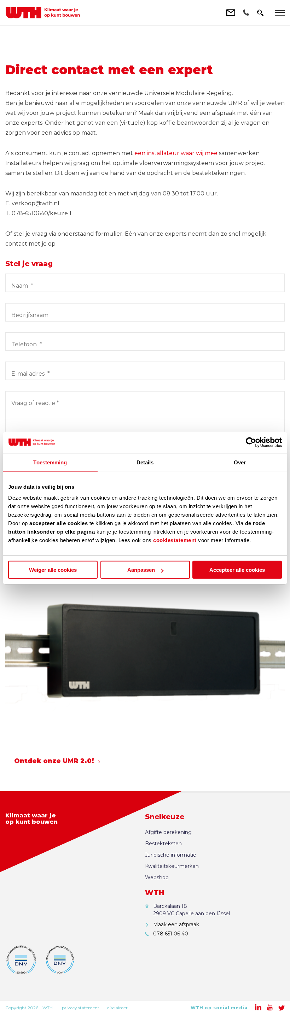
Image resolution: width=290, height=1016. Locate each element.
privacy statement (80, 1007)
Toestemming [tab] (50, 462)
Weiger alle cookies (53, 570)
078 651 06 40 (170, 933)
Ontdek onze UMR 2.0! (54, 761)
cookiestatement (175, 540)
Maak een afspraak (176, 924)
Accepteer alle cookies (237, 570)
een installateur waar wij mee (176, 153)
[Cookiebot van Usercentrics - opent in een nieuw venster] (251, 442)
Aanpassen (141, 570)
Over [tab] (240, 462)
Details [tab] (145, 462)
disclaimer (117, 1007)
